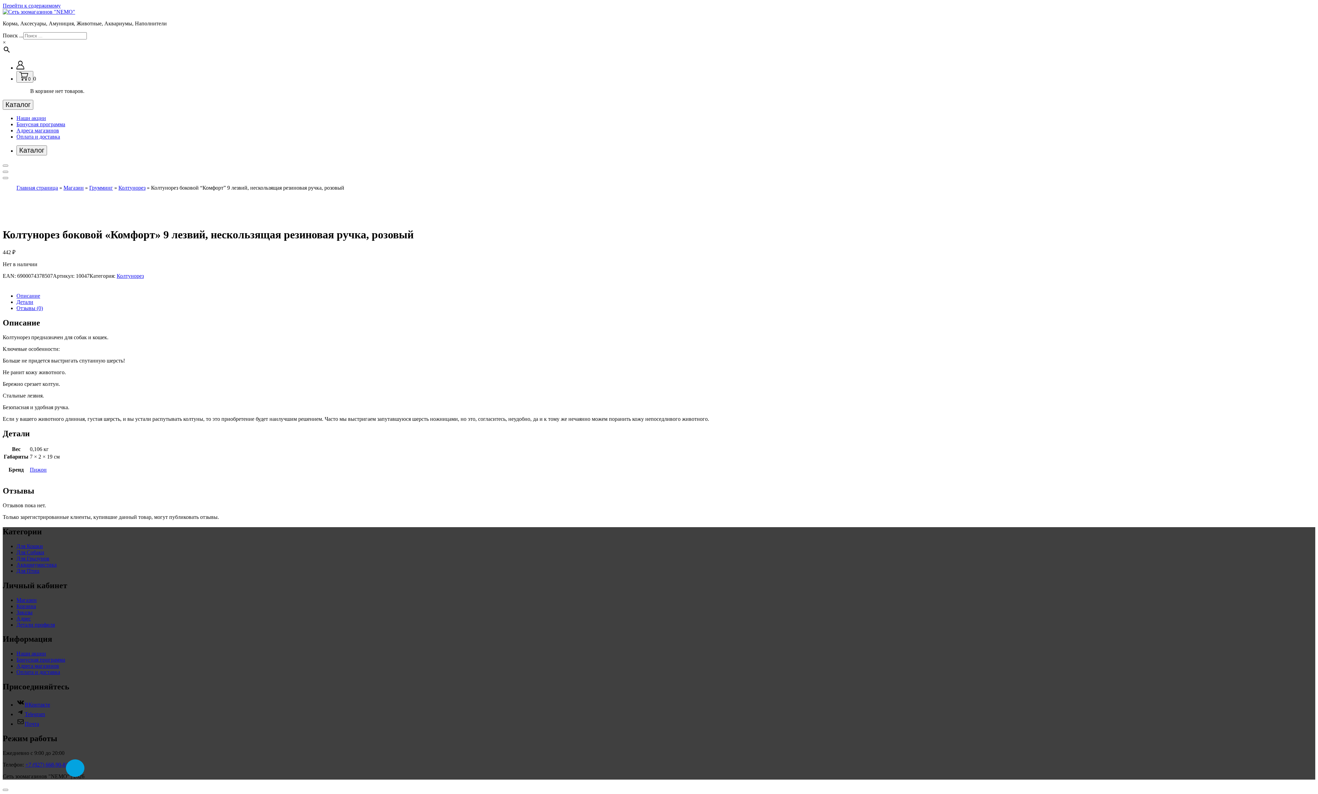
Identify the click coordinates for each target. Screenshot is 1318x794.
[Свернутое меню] (5, 166)
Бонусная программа (40, 124)
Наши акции (31, 118)
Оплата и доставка (38, 137)
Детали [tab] (24, 302)
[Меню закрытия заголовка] (5, 172)
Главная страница (37, 188)
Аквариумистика (36, 565)
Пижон (38, 470)
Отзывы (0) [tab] (29, 308)
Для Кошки (29, 546)
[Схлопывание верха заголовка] (5, 178)
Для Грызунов (32, 558)
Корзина (26, 606)
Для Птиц (27, 571)
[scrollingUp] (5, 790)
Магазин (73, 188)
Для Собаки (30, 552)
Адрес (23, 618)
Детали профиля (35, 625)
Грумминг (101, 188)
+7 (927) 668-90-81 (46, 765)
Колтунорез (132, 188)
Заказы (24, 612)
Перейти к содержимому (32, 6)
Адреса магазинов (37, 130)
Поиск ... (13, 35)
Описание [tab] (28, 296)
